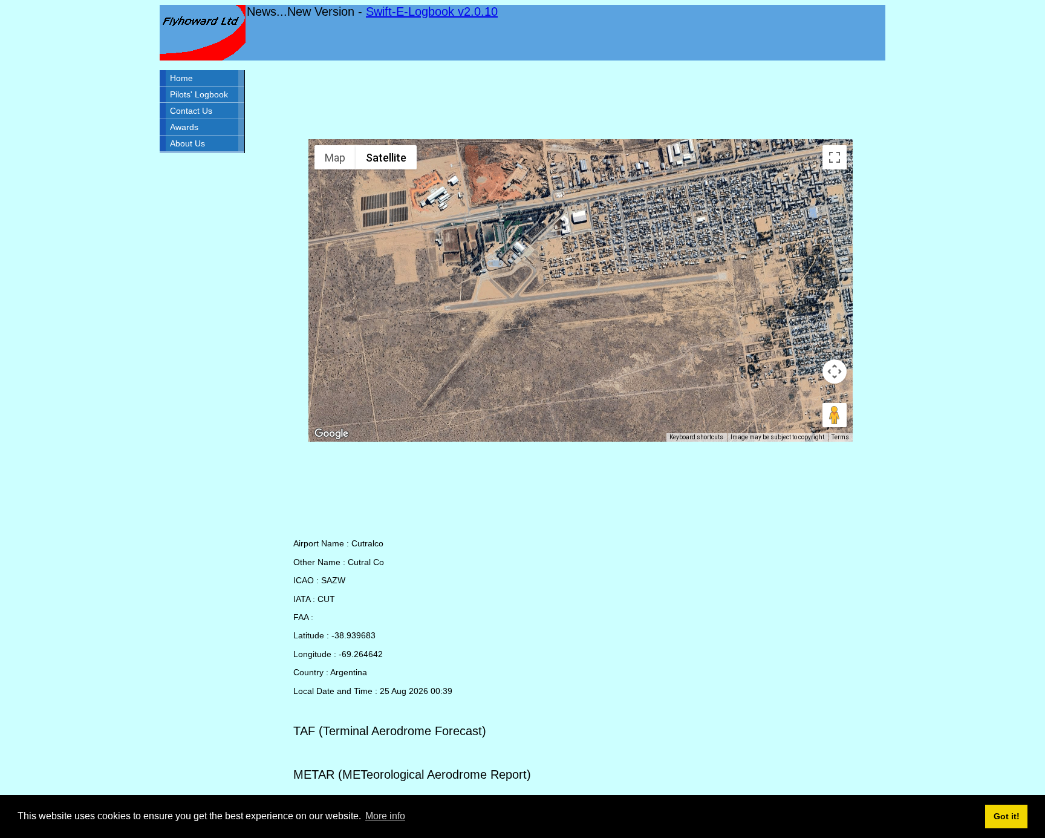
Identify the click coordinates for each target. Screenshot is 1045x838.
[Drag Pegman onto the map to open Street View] (834, 415)
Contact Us (191, 111)
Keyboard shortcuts (696, 437)
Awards (184, 127)
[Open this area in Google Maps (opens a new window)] (331, 434)
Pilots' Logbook (199, 94)
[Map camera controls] (834, 371)
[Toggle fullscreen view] (834, 157)
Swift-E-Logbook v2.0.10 (432, 11)
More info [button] (385, 816)
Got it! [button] (1007, 816)
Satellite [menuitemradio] (386, 157)
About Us (187, 143)
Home (181, 78)
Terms (840, 437)
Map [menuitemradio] (335, 157)
